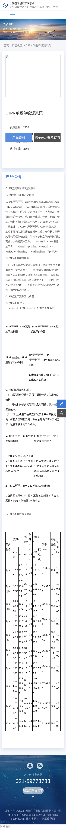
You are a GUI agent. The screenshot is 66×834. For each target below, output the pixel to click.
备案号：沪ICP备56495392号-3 (26, 814)
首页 (6, 45)
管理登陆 (52, 814)
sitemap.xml (18, 818)
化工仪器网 (48, 818)
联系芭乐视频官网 (47, 137)
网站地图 (5, 826)
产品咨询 (18, 137)
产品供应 (17, 45)
